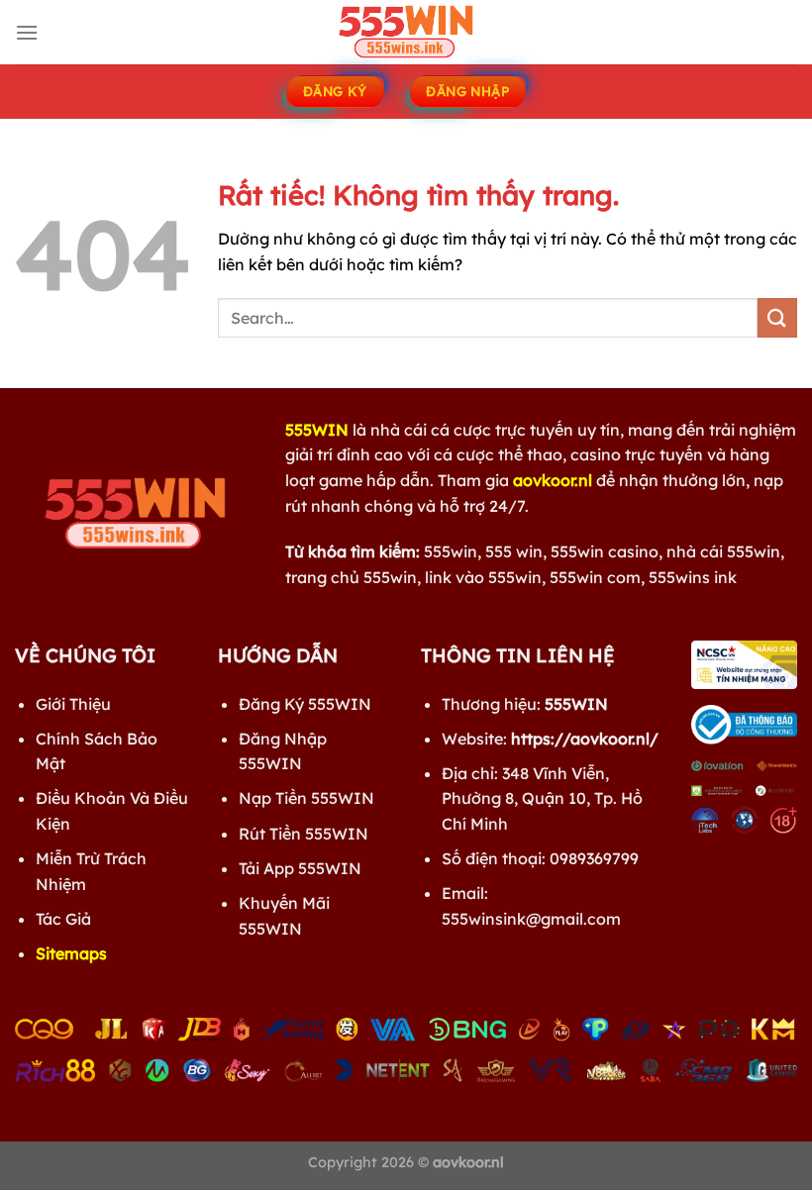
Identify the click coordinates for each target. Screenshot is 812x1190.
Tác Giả (63, 919)
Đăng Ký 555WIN (305, 704)
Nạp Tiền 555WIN (306, 798)
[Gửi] (777, 317)
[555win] (406, 32)
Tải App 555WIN (300, 868)
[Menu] (27, 32)
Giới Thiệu (73, 704)
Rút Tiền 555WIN (303, 833)
